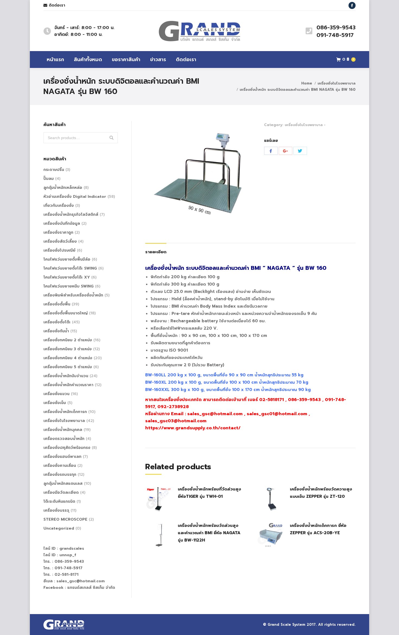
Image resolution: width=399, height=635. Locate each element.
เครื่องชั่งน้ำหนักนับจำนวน (65, 376)
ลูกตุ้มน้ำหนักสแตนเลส (63, 483)
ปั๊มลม (48, 179)
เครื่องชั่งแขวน (56, 394)
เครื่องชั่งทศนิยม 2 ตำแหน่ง (67, 340)
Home (306, 83)
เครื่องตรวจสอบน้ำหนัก (63, 439)
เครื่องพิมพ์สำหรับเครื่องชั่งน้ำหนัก (73, 295)
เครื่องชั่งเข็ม (54, 403)
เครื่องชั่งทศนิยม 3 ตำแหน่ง (67, 349)
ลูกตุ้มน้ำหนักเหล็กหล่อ (62, 187)
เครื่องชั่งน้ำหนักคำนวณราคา (68, 385)
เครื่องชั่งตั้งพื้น (56, 304)
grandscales (71, 548)
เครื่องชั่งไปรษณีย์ (59, 250)
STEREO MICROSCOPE (65, 519)
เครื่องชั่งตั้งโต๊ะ (57, 322)
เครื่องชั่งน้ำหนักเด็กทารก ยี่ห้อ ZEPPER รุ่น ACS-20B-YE (318, 529)
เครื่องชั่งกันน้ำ (56, 331)
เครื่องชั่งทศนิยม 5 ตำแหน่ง (67, 367)
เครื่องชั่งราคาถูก (58, 232)
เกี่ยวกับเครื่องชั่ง (58, 205)
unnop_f (67, 555)
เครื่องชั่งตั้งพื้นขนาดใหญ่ (65, 313)
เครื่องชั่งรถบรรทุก (59, 474)
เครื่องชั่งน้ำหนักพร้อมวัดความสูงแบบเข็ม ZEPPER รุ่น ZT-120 (321, 492)
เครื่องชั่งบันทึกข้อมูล (61, 223)
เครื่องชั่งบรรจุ (56, 510)
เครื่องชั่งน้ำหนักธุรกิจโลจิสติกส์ (70, 214)
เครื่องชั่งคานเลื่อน (59, 465)
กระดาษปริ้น (53, 170)
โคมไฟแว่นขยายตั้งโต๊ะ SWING (70, 268)
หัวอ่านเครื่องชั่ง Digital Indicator (74, 196)
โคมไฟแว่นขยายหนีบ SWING (68, 286)
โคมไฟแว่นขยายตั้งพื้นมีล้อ (66, 259)
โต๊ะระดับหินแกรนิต (59, 501)
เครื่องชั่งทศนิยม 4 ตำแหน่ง (67, 358)
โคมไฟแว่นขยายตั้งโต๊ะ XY (66, 277)
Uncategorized (58, 528)
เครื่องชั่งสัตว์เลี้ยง (60, 241)
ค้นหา (111, 138)
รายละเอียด (155, 252)
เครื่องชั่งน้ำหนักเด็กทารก (65, 412)
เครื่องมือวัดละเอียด (61, 492)
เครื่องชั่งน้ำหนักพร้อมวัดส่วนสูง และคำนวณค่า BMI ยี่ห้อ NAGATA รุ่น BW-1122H (209, 533)
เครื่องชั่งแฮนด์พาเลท (62, 456)
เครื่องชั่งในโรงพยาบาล (337, 83)
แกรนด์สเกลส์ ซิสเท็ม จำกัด (91, 587)
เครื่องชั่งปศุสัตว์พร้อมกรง (66, 448)
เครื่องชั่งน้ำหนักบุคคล (62, 430)
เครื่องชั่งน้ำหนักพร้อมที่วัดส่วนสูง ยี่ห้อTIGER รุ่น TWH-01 (209, 492)
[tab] (155, 249)
